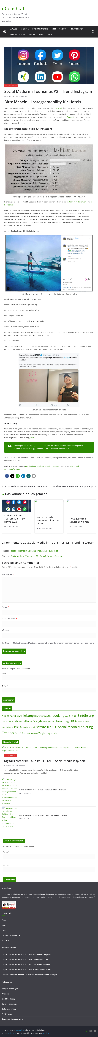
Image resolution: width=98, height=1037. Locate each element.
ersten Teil (58, 108)
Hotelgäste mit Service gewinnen (79, 520)
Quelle (31, 438)
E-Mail (73, 716)
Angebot (14, 715)
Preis (17, 727)
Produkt (24, 727)
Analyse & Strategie (10, 989)
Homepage (63, 721)
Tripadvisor (34, 733)
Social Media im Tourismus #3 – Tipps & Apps (72, 486)
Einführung (86, 715)
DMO (66, 716)
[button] (7, 476)
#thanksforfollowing (12, 469)
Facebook (5, 722)
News (50, 34)
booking (58, 716)
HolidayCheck (48, 721)
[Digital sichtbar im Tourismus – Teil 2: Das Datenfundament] (9, 817)
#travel (57, 466)
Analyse (13, 29)
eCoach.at (13, 8)
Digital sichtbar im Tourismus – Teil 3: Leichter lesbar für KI (43, 790)
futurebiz (70, 117)
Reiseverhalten (41, 727)
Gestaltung (24, 721)
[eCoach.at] (5, 32)
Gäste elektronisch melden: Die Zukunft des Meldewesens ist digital (29, 974)
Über (4, 920)
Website (5, 630)
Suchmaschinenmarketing (12, 1019)
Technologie (11, 732)
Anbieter (25, 29)
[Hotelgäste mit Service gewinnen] (81, 501)
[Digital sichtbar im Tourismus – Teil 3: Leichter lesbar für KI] (9, 791)
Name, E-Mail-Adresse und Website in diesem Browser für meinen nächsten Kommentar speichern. (49, 643)
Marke (80, 722)
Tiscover (26, 733)
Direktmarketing (40, 29)
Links (4, 930)
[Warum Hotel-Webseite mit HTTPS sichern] (49, 501)
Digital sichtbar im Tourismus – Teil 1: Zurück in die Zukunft (26, 969)
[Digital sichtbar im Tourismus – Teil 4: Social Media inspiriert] (49, 749)
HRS (73, 721)
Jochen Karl (24, 96)
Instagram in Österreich (76, 202)
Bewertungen (41, 715)
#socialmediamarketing (44, 466)
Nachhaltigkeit (8, 727)
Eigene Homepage (59, 29)
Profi (30, 727)
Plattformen (77, 29)
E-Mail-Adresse (9, 618)
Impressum (6, 940)
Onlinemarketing (18, 34)
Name (5, 607)
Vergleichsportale (47, 733)
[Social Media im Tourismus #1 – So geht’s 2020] (16, 501)
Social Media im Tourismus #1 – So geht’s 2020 (26, 486)
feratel (12, 721)
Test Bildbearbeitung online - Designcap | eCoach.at (34, 550)
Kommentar (8, 574)
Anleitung (26, 715)
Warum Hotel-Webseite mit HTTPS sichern (48, 520)
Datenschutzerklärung (11, 935)
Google (38, 721)
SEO (54, 727)
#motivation (30, 466)
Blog (50, 716)
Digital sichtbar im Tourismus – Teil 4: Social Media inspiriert (44, 761)
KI (77, 721)
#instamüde (75, 466)
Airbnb (5, 715)
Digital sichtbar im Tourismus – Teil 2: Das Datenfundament (43, 815)
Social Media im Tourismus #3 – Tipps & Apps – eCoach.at (37, 556)
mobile (86, 721)
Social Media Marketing (75, 727)
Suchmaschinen (36, 34)
